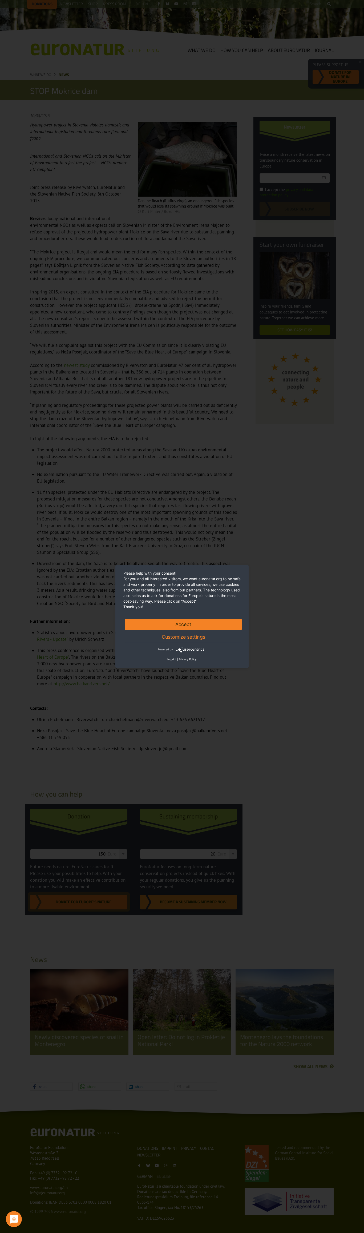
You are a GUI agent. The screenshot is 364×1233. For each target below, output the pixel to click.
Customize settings (183, 637)
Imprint (171, 659)
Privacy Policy (188, 659)
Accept (183, 624)
